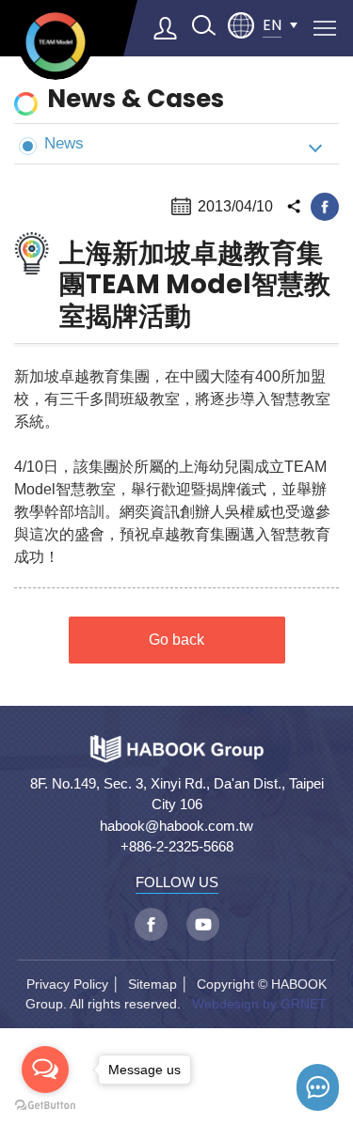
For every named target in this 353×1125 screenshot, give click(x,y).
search (203, 25)
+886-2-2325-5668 (176, 846)
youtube (202, 924)
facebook (325, 207)
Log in (166, 28)
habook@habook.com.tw (176, 826)
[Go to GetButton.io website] (45, 1106)
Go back (176, 640)
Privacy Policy (67, 984)
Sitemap (152, 984)
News (64, 142)
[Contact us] (318, 1087)
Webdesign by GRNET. (260, 1003)
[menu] (325, 28)
